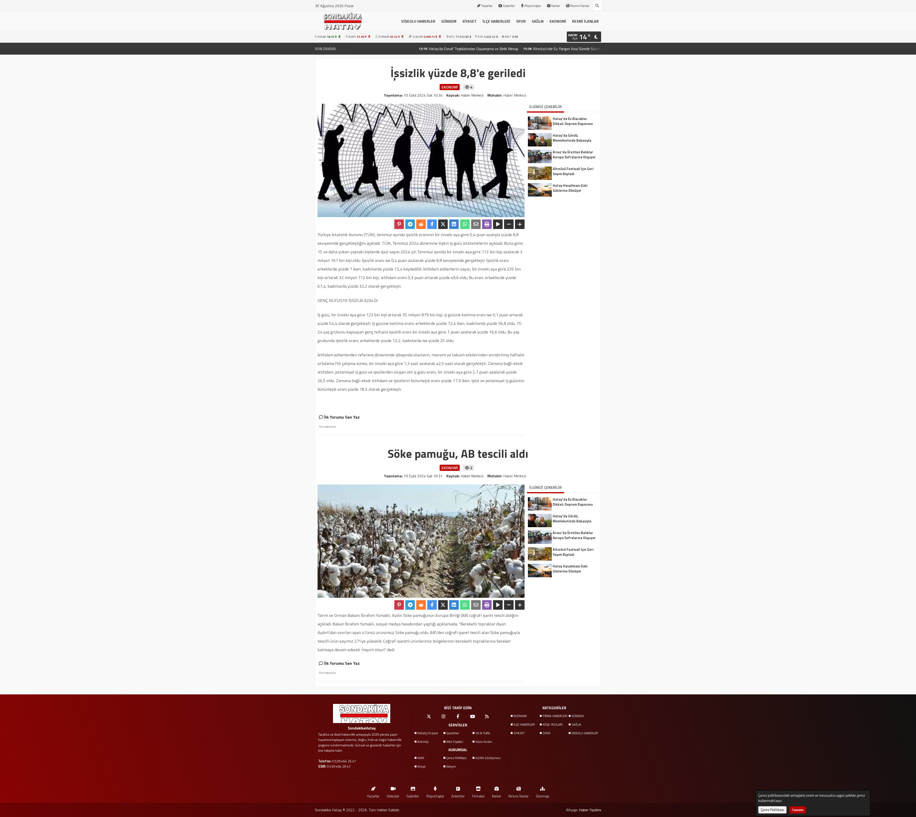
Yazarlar (487, 5)
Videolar (393, 796)
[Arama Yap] (597, 5)
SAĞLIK (538, 21)
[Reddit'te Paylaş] (421, 224)
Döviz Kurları (483, 741)
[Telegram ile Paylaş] (410, 224)
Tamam (797, 809)
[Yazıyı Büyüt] (520, 224)
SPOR (521, 21)
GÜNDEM (448, 21)
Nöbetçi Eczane (427, 733)
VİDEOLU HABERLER (418, 21)
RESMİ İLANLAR (585, 21)
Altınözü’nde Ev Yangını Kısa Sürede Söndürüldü (517, 49)
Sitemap (542, 796)
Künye (421, 766)
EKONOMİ (558, 21)
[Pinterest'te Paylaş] (399, 224)
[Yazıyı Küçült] (509, 224)
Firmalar (478, 796)
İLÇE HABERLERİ (496, 21)
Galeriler (509, 5)
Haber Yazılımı (590, 810)
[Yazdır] (487, 224)
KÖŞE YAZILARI (552, 724)
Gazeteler (452, 733)
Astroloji (423, 741)
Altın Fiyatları (454, 741)
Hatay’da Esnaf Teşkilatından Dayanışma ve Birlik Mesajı (420, 49)
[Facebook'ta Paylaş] (432, 224)
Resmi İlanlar (579, 5)
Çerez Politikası (456, 757)
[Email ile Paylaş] (476, 224)
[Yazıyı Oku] (498, 224)
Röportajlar (533, 5)
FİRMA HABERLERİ (555, 715)
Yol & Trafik (482, 733)
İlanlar (555, 5)
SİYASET (469, 21)
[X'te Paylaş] (443, 224)
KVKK (420, 757)
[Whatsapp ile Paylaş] (465, 224)
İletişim (451, 766)
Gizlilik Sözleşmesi (487, 757)
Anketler (458, 796)
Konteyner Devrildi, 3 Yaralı (591, 49)
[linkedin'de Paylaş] (454, 224)
